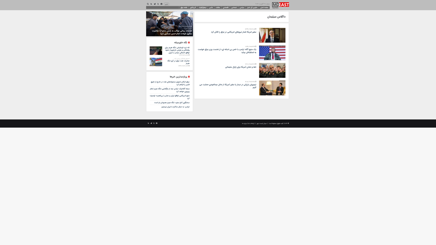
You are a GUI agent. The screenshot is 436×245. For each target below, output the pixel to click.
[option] (169, 23)
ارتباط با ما (251, 123)
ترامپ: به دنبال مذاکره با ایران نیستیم (176, 106)
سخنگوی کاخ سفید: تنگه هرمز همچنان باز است (172, 102)
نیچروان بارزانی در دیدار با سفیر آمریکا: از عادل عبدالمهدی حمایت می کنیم (227, 86)
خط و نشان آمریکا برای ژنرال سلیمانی (240, 67)
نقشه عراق (184, 7)
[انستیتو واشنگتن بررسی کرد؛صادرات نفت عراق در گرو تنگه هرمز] (156, 62)
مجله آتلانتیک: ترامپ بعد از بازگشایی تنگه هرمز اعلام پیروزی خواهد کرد (170, 90)
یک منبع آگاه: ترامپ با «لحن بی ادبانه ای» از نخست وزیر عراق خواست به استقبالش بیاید (227, 51)
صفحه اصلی (264, 7)
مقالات (218, 7)
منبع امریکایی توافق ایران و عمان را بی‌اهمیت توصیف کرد (170, 97)
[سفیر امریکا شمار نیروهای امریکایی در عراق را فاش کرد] (272, 35)
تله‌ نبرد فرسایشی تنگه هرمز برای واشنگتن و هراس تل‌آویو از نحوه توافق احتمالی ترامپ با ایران (177, 50)
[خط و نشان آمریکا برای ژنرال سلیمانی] (272, 70)
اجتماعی (234, 7)
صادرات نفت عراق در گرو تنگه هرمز (178, 61)
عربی (166, 4)
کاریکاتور (193, 7)
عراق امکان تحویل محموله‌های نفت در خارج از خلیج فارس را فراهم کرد (170, 83)
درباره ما (244, 123)
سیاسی (242, 7)
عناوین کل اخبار (252, 7)
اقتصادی (225, 7)
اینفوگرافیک (202, 7)
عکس (211, 7)
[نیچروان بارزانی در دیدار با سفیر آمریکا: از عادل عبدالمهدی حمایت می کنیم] (272, 88)
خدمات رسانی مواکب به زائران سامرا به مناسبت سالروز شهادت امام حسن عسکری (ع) (172, 31)
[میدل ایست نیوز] (280, 5)
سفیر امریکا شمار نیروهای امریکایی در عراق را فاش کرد (233, 32)
